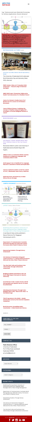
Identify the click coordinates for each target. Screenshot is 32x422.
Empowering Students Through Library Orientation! (14, 251)
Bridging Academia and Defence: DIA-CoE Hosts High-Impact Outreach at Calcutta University (14, 275)
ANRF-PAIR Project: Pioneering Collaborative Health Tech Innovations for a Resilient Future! (16, 94)
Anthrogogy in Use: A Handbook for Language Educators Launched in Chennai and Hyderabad (16, 163)
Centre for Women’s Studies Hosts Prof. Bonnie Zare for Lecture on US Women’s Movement (14, 101)
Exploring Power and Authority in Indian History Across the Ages (14, 177)
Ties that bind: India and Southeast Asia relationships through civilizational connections (14, 267)
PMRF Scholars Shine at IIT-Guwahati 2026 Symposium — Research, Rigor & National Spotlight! (15, 86)
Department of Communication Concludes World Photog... (23, 199)
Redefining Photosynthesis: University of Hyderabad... (8, 199)
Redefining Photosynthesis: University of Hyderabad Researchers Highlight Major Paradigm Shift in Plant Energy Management (16, 39)
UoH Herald (11, 417)
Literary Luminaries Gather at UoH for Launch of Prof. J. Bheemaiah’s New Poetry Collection (16, 170)
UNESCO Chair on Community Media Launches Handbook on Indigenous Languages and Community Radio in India (16, 156)
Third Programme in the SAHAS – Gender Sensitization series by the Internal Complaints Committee (16, 300)
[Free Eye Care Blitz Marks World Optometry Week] (16, 61)
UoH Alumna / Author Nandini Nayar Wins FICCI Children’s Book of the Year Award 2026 (15, 142)
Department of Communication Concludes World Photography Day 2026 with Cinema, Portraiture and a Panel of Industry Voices (15, 243)
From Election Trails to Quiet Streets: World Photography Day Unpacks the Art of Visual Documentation (15, 283)
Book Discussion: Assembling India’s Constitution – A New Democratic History (14, 307)
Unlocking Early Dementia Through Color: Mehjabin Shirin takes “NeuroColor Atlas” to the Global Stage (15, 291)
